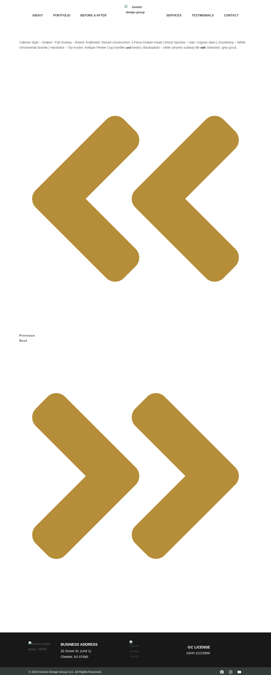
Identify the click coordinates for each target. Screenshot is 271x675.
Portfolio (61, 15)
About (37, 15)
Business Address (79, 644)
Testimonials (203, 15)
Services (174, 15)
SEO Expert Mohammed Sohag (124, 672)
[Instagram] (231, 672)
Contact (231, 15)
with (203, 47)
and (128, 47)
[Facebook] (222, 672)
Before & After (93, 15)
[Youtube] (239, 672)
